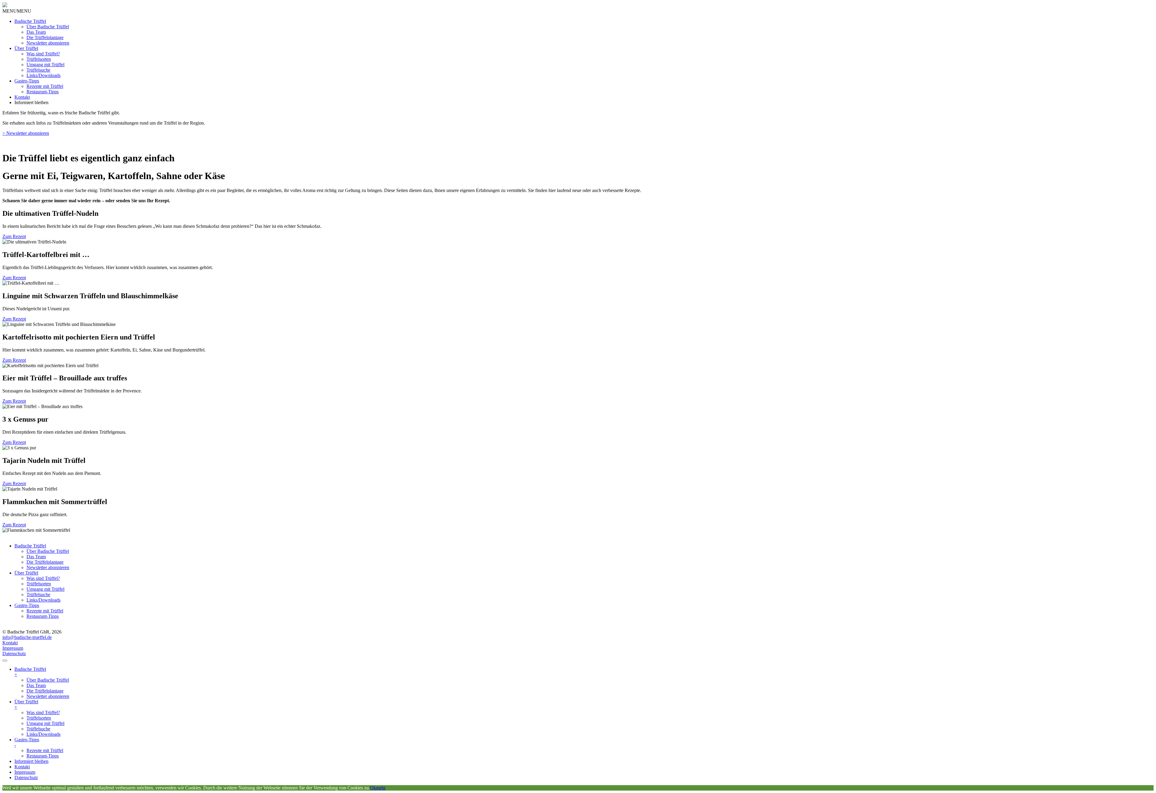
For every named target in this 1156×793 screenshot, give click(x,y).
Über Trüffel (26, 48)
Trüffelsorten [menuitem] (38, 717)
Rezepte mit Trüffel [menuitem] (44, 750)
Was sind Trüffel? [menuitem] (43, 712)
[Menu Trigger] (4, 660)
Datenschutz (14, 653)
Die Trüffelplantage (45, 37)
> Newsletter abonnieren (25, 133)
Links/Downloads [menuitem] (43, 734)
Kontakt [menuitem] (22, 766)
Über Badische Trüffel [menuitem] (47, 680)
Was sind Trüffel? (43, 53)
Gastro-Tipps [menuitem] (26, 742)
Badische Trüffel (30, 21)
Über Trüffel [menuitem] (26, 704)
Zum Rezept (14, 236)
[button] (16, 11)
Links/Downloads (43, 75)
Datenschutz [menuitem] (26, 777)
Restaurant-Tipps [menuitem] (42, 755)
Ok (373, 787)
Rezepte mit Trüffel (44, 86)
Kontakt (22, 97)
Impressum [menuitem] (24, 772)
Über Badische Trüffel (47, 26)
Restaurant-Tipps (42, 91)
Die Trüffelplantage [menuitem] (45, 690)
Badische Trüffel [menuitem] (30, 672)
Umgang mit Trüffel (45, 64)
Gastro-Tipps (26, 80)
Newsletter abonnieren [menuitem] (47, 696)
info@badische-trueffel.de (27, 637)
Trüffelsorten (38, 59)
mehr (381, 787)
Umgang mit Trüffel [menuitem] (45, 723)
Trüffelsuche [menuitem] (38, 728)
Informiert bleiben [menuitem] (31, 761)
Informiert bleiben (31, 102)
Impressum (12, 648)
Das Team (36, 32)
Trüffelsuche (38, 70)
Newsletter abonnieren (47, 42)
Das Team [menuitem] (36, 685)
